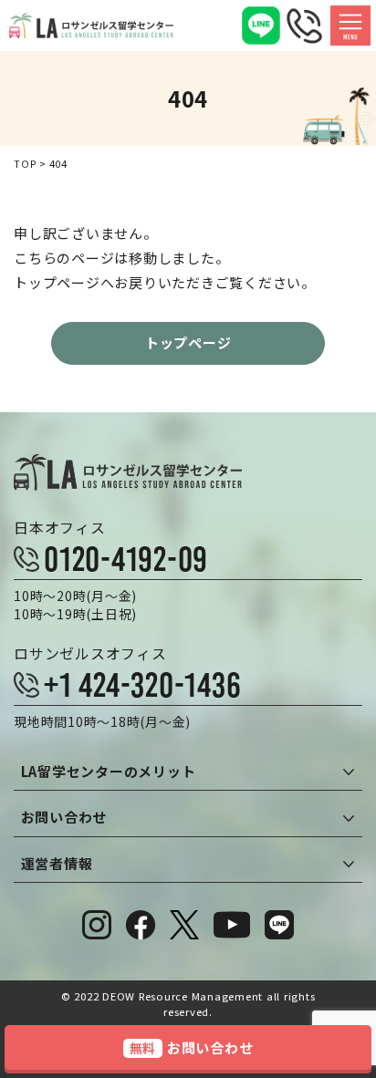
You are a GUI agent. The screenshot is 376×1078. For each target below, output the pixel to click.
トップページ (188, 342)
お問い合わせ (192, 1047)
